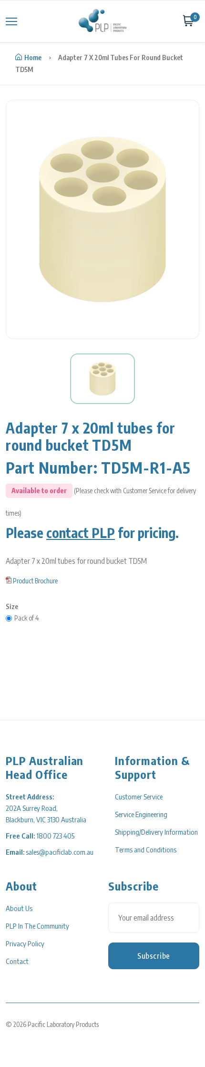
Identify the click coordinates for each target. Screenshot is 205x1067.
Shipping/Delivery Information (156, 832)
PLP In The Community (37, 926)
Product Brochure (35, 581)
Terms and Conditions (145, 849)
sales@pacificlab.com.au (59, 852)
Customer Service (139, 796)
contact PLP (80, 532)
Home (32, 57)
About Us (19, 908)
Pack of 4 (26, 618)
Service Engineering (141, 814)
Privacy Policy (25, 943)
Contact (17, 961)
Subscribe (153, 956)
